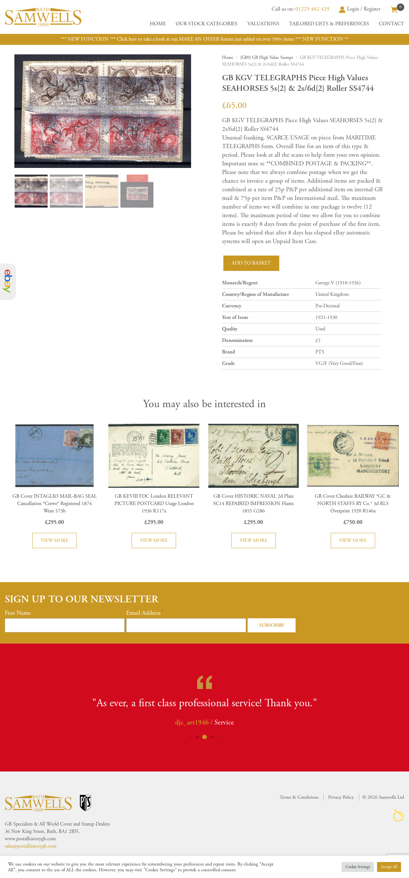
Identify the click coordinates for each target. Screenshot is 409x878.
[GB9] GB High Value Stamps (266, 57)
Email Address (143, 613)
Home (158, 23)
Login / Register (364, 8)
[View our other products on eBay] (8, 282)
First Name (18, 613)
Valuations (263, 23)
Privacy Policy (341, 797)
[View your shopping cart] (394, 8)
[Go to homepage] (43, 17)
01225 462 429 (312, 8)
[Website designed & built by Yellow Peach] (398, 815)
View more (54, 540)
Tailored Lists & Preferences (329, 23)
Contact (391, 23)
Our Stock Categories (206, 23)
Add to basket (251, 263)
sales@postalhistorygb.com (31, 846)
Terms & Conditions (299, 797)
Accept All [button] (389, 867)
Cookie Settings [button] (357, 867)
